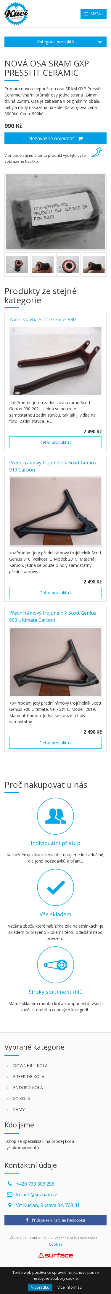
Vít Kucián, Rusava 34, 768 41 (48, 1205)
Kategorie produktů (55, 42)
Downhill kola (30, 1065)
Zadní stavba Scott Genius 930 (42, 319)
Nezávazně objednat (51, 138)
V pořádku (40, 1287)
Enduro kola (28, 1087)
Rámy (19, 1109)
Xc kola (21, 1098)
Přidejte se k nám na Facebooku (57, 1220)
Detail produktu (54, 442)
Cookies (55, 1244)
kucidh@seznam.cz (36, 1194)
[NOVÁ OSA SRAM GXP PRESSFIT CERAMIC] (55, 212)
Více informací (69, 1287)
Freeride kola (28, 1076)
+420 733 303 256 (35, 1184)
